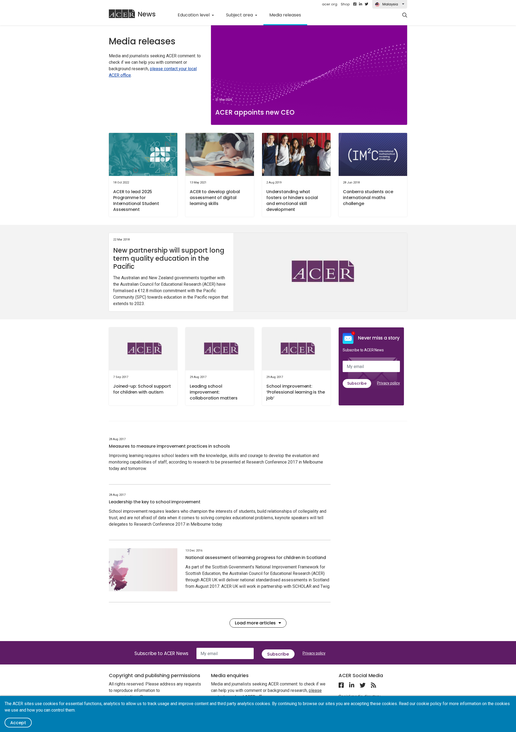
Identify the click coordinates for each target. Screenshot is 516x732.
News (147, 14)
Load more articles (255, 623)
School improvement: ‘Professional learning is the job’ (295, 392)
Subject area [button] (240, 15)
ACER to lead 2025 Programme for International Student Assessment (136, 201)
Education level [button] (194, 15)
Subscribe (357, 383)
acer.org (329, 4)
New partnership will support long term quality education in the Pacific (168, 258)
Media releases (288, 15)
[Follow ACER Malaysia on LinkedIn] (360, 4)
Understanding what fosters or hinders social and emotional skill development (292, 201)
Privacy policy (388, 383)
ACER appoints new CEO (255, 112)
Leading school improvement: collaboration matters (214, 392)
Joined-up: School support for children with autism (142, 389)
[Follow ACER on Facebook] (354, 4)
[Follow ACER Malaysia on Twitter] (366, 4)
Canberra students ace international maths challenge (368, 198)
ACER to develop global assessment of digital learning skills (215, 198)
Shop (345, 4)
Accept (18, 723)
